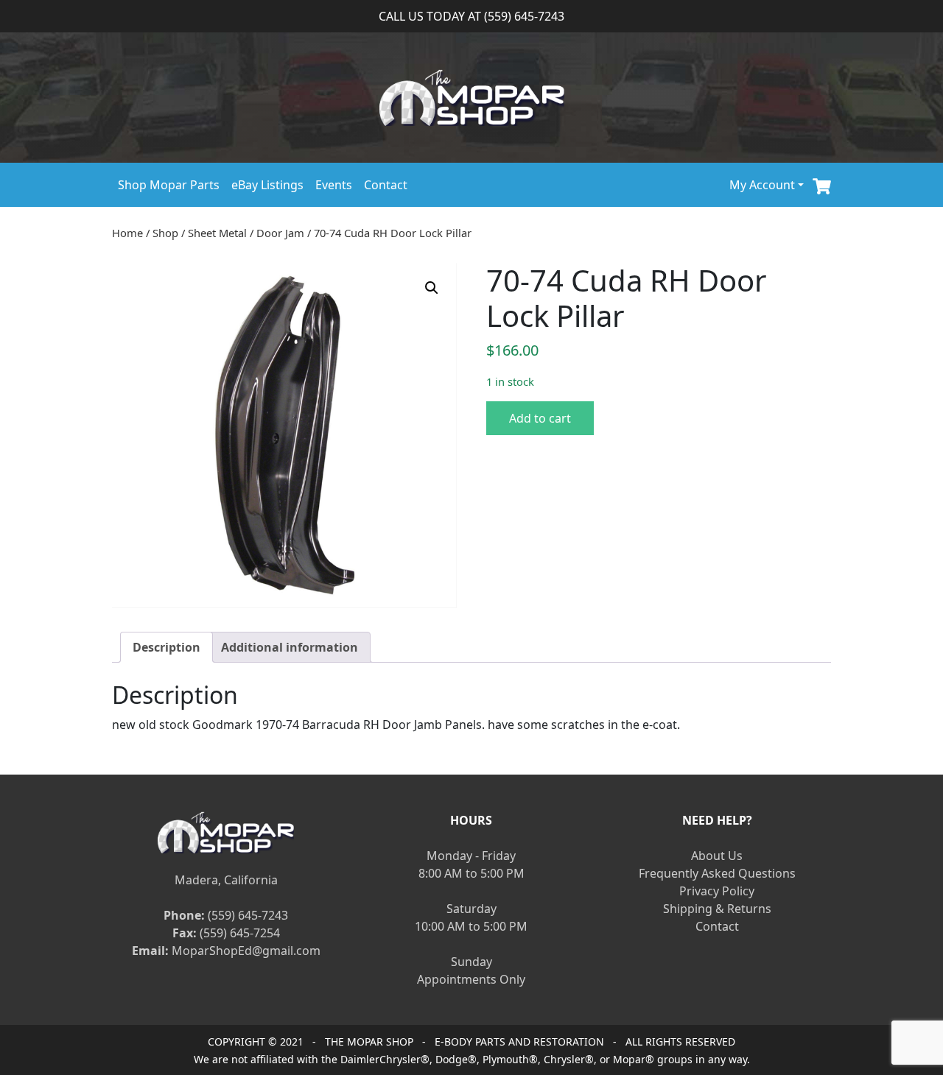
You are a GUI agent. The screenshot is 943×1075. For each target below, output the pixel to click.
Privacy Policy (716, 891)
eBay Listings (267, 185)
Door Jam (280, 232)
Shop (165, 232)
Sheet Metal (217, 232)
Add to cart (540, 418)
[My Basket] (822, 184)
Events (333, 185)
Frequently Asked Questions (717, 873)
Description (166, 647)
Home (127, 232)
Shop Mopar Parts (169, 185)
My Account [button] (762, 185)
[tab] (166, 647)
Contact (385, 185)
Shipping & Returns (717, 908)
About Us (717, 855)
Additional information (289, 647)
